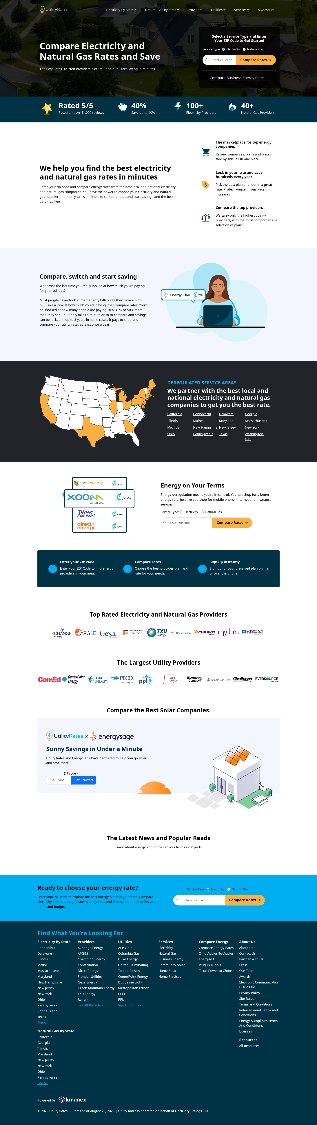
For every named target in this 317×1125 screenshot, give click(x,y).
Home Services (169, 976)
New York (252, 427)
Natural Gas (255, 49)
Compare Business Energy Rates (237, 77)
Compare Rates (254, 59)
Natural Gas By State (160, 10)
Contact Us (247, 953)
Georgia (251, 414)
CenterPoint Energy (133, 976)
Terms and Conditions (256, 1004)
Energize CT (208, 959)
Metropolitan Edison (133, 988)
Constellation (88, 965)
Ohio (171, 434)
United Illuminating (133, 965)
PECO (122, 994)
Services (240, 10)
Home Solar (167, 970)
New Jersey (227, 427)
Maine (198, 421)
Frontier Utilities (90, 976)
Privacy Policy (249, 993)
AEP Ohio (125, 947)
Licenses (245, 1031)
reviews (98, 112)
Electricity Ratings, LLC (192, 1111)
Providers (195, 10)
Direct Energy (88, 970)
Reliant (83, 999)
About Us (246, 947)
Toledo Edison (129, 970)
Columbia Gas (128, 953)
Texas (223, 434)
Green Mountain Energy (96, 988)
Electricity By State (120, 10)
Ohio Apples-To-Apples (216, 953)
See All (42, 1022)
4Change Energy (90, 947)
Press (243, 965)
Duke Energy (128, 959)
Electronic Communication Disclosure (259, 984)
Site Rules (246, 998)
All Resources (249, 1046)
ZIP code (71, 773)
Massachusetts (256, 421)
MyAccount (266, 10)
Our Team (246, 970)
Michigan (174, 427)
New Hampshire (205, 427)
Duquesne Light (130, 982)
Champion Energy (91, 959)
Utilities (217, 10)
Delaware (226, 414)
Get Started (83, 780)
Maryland (226, 421)
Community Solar (171, 965)
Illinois (172, 421)
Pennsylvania (203, 434)
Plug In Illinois (210, 965)
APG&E (83, 953)
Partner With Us (251, 959)
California (174, 414)
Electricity (233, 49)
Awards (244, 976)
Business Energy (170, 959)
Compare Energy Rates (216, 947)
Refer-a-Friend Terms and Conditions (258, 1012)
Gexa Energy (87, 982)
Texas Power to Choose (216, 970)
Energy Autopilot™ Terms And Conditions (258, 1023)
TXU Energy (86, 994)
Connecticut (202, 414)
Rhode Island (47, 1011)
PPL (121, 999)
